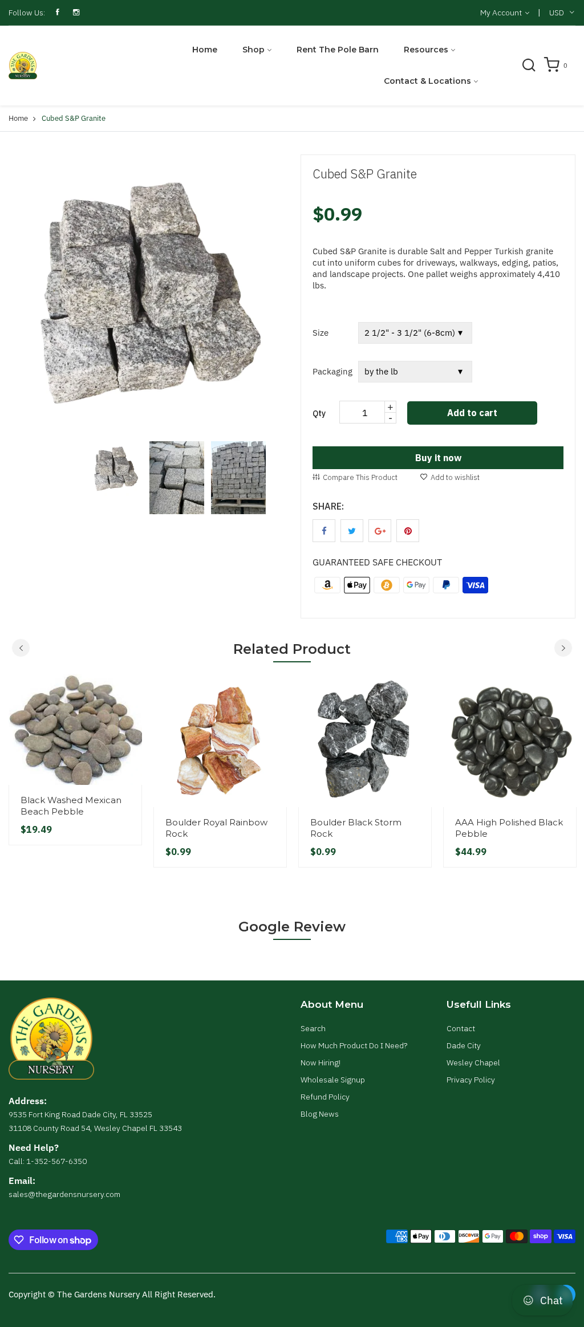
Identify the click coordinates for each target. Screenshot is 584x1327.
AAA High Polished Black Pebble (509, 828)
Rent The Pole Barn (338, 49)
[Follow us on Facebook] (324, 530)
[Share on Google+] (379, 530)
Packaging (332, 371)
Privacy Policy (471, 1079)
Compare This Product (360, 477)
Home (204, 49)
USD (556, 12)
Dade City (464, 1045)
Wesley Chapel (473, 1062)
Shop (253, 49)
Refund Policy (325, 1097)
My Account (502, 12)
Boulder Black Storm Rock (356, 828)
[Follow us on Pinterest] (407, 530)
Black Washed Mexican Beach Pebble (71, 806)
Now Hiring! (320, 1062)
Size (320, 332)
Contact (461, 1028)
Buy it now (438, 457)
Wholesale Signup (333, 1079)
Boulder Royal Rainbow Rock (216, 828)
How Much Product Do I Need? (354, 1045)
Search (313, 1028)
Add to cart (472, 412)
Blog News (320, 1114)
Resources (426, 49)
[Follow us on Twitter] (351, 530)
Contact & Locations (427, 81)
